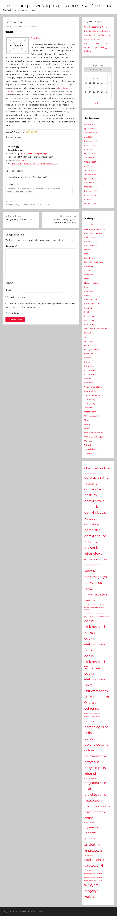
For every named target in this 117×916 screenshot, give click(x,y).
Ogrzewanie (89, 341)
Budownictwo (90, 245)
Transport (21, 160)
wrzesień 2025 (90, 170)
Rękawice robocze (91, 830)
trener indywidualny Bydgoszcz (93, 873)
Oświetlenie (89, 353)
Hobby (87, 279)
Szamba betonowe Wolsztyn (97, 35)
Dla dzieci (88, 250)
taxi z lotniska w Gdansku (47, 163)
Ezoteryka (88, 266)
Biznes (87, 241)
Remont (88, 378)
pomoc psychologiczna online (96, 727)
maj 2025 (88, 187)
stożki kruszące (88, 855)
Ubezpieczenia (90, 412)
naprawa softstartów (103, 616)
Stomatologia (90, 399)
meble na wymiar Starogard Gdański (94, 613)
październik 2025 (91, 166)
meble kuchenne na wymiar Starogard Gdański (95, 608)
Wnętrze (88, 441)
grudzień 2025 (90, 158)
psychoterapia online (95, 815)
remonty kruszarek (89, 822)
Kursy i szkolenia (91, 304)
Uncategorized (91, 416)
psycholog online (97, 806)
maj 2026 (88, 137)
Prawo (87, 362)
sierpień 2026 (90, 124)
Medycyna (89, 316)
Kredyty (87, 295)
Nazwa (9, 283)
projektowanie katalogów (95, 797)
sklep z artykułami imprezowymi (94, 844)
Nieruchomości (91, 333)
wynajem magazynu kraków (92, 891)
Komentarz (11, 246)
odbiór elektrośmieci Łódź (94, 679)
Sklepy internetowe (93, 387)
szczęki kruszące (89, 870)
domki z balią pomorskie (94, 504)
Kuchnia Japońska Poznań (95, 43)
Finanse (87, 270)
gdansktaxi (17, 163)
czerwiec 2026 (90, 133)
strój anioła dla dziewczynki (95, 863)
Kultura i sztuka (91, 299)
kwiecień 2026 (90, 141)
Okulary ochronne (91, 705)
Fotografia (88, 275)
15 (105, 83)
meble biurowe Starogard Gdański (94, 605)
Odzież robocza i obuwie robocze (96, 694)
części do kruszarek (90, 473)
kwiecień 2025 (90, 191)
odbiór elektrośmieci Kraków (94, 627)
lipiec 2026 (89, 128)
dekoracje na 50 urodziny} (96, 480)
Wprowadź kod (12, 313)
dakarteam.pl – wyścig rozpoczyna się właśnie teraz (57, 5)
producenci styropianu (90, 778)
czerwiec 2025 (90, 183)
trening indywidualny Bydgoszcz (93, 880)
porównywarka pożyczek (95, 759)
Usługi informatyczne (94, 432)
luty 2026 (88, 149)
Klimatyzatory (90, 291)
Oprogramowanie (92, 349)
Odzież (87, 337)
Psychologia (89, 370)
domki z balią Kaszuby (94, 492)
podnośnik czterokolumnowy (92, 713)
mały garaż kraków (92, 568)
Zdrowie (88, 445)
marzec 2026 (90, 145)
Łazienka (88, 308)
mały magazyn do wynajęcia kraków (95, 582)
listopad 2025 (90, 162)
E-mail (9, 290)
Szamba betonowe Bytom (95, 27)
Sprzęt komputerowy (93, 395)
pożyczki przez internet (95, 771)
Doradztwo (89, 258)
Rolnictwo (88, 383)
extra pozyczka (95, 559)
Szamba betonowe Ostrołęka (97, 31)
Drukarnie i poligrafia (93, 262)
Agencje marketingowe (94, 229)
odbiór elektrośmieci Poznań (94, 644)
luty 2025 (88, 199)
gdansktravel (29, 163)
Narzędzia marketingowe (95, 329)
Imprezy (88, 287)
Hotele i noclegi (91, 283)
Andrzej (35, 27)
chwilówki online (97, 468)
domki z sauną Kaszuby (95, 539)
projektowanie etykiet (95, 786)
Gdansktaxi (36, 38)
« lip (97, 103)
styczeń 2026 (90, 153)
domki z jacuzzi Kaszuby (95, 515)
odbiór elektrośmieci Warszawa (94, 662)
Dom (86, 254)
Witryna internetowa (15, 297)
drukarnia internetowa (93, 550)
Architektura (89, 237)
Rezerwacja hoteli (92, 39)
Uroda (87, 420)
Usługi (87, 428)
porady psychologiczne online (96, 744)
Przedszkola (89, 366)
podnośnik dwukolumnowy (92, 716)
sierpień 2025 (90, 174)
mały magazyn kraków (95, 597)
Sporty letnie (90, 391)
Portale (87, 358)
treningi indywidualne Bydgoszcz (93, 877)
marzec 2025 (90, 195)
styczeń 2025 (90, 203)
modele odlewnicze (90, 616)
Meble (87, 312)
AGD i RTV (88, 225)
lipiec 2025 (89, 178)
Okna (86, 345)
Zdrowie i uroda (91, 449)
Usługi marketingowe (94, 437)
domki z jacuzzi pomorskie (95, 527)
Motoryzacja (89, 324)
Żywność (88, 453)
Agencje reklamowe (93, 233)
